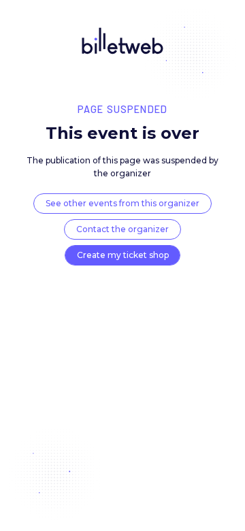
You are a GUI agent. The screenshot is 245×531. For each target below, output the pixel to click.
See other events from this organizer (122, 203)
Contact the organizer (122, 229)
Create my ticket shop (123, 255)
